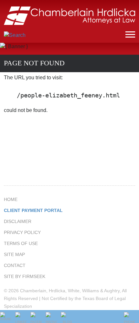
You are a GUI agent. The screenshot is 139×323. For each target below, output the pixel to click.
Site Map (14, 254)
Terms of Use (21, 243)
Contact (15, 265)
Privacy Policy (22, 232)
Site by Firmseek (24, 276)
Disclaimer (17, 221)
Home (10, 199)
